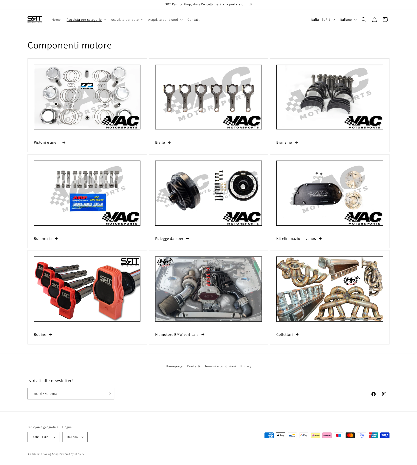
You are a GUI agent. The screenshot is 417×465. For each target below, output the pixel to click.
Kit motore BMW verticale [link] (177, 334)
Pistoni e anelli (47, 142)
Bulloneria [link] (43, 238)
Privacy (245, 366)
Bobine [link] (40, 334)
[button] (86, 19)
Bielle (160, 142)
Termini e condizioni (220, 366)
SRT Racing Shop (48, 454)
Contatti (193, 366)
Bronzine (284, 142)
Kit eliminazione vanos (296, 238)
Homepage (174, 366)
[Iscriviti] (109, 393)
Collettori (284, 334)
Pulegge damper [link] (169, 238)
